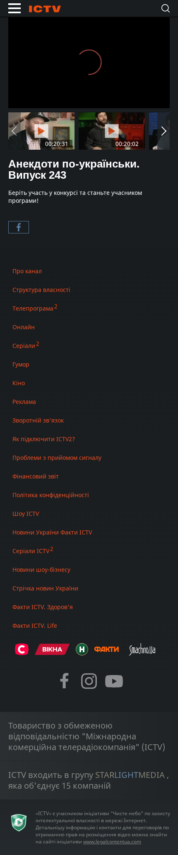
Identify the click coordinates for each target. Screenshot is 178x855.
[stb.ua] (21, 653)
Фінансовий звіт (35, 476)
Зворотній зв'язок (38, 420)
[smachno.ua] (142, 653)
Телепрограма (32, 308)
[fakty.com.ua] (106, 653)
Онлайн (23, 327)
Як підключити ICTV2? (43, 439)
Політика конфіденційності (50, 495)
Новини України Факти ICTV (52, 532)
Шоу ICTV (25, 513)
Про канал (27, 271)
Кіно (18, 383)
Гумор (20, 364)
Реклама (24, 402)
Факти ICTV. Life (34, 625)
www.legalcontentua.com (112, 841)
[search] (165, 8)
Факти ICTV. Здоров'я (42, 607)
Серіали (23, 346)
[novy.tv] (82, 653)
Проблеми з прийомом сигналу (56, 458)
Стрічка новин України (45, 588)
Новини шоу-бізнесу (41, 569)
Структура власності (41, 290)
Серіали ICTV (30, 551)
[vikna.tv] (52, 653)
